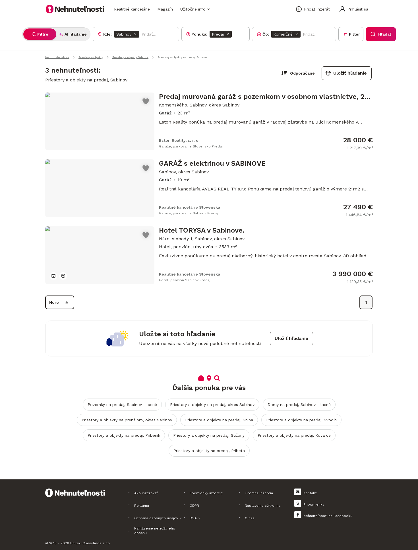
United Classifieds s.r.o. (90, 543)
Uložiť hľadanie (350, 73)
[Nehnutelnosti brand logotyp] (75, 9)
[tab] (39, 34)
